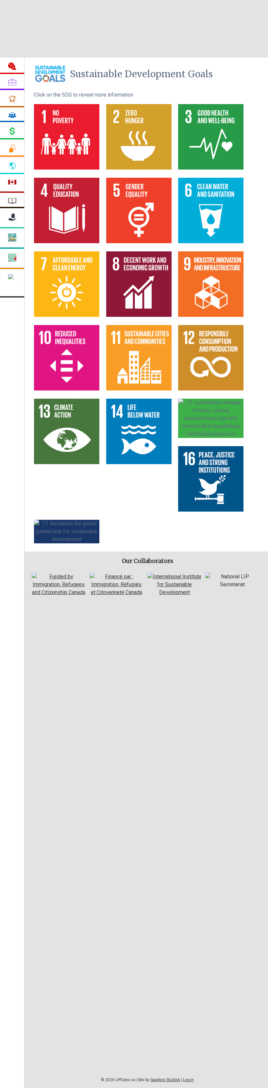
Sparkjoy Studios (165, 1080)
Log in (188, 1080)
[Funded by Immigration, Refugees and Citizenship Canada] (59, 592)
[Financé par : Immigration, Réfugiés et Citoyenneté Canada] (116, 592)
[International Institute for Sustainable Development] (174, 592)
